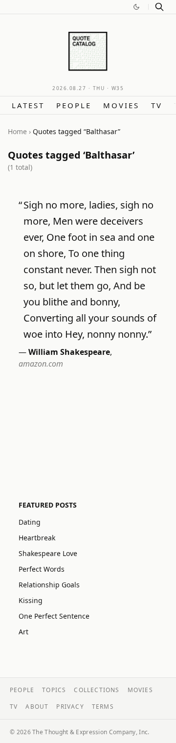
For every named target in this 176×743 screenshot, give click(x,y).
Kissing (31, 600)
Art (23, 631)
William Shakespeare (69, 352)
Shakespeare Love (48, 553)
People (73, 105)
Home (17, 131)
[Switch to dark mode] (136, 7)
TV (156, 105)
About (36, 706)
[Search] (159, 7)
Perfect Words (42, 569)
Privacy (70, 706)
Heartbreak (37, 537)
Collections (96, 690)
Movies (121, 105)
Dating (30, 522)
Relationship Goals (49, 584)
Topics (54, 690)
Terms (103, 706)
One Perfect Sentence (54, 616)
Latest (28, 105)
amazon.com (41, 363)
